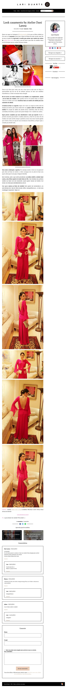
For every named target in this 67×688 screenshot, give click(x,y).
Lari (22, 28)
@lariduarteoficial (23, 34)
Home (15, 10)
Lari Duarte (55, 35)
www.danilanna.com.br (22, 514)
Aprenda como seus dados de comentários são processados (27, 673)
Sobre (18, 10)
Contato (37, 10)
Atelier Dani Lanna (9, 40)
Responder (6, 558)
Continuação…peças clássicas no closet (12, 535)
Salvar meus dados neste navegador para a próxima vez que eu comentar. (21, 650)
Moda (30, 28)
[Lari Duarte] (33, 4)
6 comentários (20, 521)
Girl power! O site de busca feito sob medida (33, 535)
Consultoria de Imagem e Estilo (28, 10)
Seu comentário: (8, 651)
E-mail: (6, 640)
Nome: (5, 632)
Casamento (26, 28)
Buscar (52, 11)
